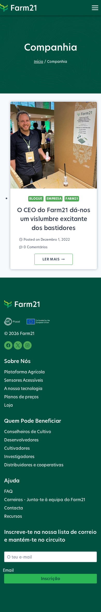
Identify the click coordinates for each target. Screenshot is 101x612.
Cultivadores (17, 448)
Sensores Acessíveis (23, 380)
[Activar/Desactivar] (95, 7)
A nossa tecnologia (23, 388)
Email (8, 570)
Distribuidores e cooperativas (33, 464)
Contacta (13, 507)
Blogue (35, 199)
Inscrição (50, 578)
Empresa (54, 199)
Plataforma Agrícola (24, 371)
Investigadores (19, 456)
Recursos (13, 516)
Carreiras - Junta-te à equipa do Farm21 (44, 499)
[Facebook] (8, 345)
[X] (18, 345)
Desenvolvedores (21, 439)
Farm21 (72, 199)
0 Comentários (35, 247)
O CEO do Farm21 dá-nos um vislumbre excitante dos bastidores (53, 219)
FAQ (8, 491)
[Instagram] (27, 345)
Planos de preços (21, 396)
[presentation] (53, 145)
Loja (8, 405)
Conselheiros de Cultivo (27, 431)
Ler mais (57, 260)
